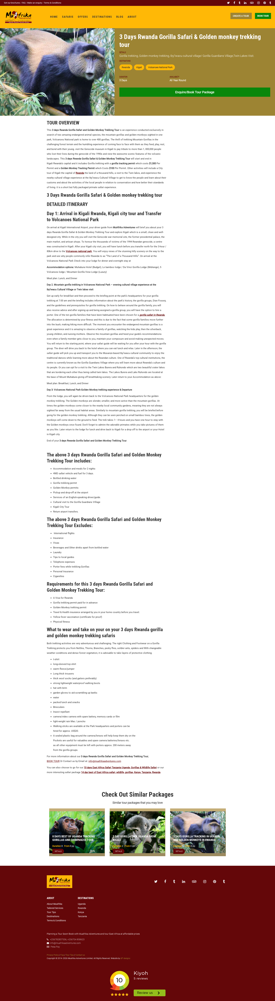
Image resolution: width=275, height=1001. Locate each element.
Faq (62, 955)
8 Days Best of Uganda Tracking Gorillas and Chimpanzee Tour (73, 838)
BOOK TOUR (53, 761)
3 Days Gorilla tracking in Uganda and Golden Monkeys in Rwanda (196, 838)
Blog (119, 16)
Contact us (80, 955)
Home (54, 16)
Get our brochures (12, 3)
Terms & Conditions (52, 3)
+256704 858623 (76, 939)
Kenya (81, 912)
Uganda (82, 904)
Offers (83, 16)
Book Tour (263, 15)
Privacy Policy (53, 955)
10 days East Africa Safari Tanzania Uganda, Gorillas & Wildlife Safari (120, 767)
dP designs (125, 958)
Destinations (102, 16)
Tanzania (82, 916)
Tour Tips (51, 912)
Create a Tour (241, 16)
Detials (58, 851)
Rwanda (80, 173)
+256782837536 (58, 939)
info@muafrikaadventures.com (104, 761)
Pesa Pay (55, 946)
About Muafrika (54, 904)
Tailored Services (55, 908)
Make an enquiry (34, 3)
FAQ (24, 3)
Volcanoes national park (79, 251)
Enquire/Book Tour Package (194, 92)
